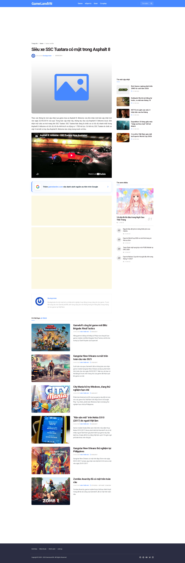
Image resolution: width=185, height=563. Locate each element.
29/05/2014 (58, 55)
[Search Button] (152, 3)
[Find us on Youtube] (147, 557)
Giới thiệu (34, 549)
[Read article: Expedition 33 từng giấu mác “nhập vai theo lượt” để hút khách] (123, 125)
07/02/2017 (94, 454)
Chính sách (52, 549)
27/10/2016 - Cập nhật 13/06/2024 (101, 485)
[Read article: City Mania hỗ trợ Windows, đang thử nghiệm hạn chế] (50, 399)
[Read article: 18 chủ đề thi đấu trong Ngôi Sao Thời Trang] (135, 201)
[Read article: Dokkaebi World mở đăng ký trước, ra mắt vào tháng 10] (123, 101)
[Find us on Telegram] (143, 557)
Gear (96, 3)
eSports (88, 3)
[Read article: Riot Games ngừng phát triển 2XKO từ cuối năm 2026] (123, 89)
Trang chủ (34, 43)
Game (80, 3)
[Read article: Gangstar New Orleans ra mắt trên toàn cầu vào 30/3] (50, 368)
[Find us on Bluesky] (150, 557)
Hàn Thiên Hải (84, 331)
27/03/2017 (94, 362)
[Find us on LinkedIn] (153, 557)
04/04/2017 (94, 331)
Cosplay (103, 3)
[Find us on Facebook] (140, 557)
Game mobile (50, 43)
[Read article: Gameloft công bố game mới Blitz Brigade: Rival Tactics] (50, 337)
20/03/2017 (94, 393)
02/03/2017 (94, 424)
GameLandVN (41, 3)
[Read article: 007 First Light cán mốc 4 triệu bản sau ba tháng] (123, 113)
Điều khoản (42, 549)
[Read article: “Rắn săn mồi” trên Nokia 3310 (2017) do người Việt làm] (50, 429)
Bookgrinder (47, 55)
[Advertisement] (92, 25)
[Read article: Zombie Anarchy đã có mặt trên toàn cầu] (50, 491)
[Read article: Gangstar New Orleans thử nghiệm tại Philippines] (50, 460)
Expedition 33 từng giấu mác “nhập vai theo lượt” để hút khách (142, 124)
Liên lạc (60, 549)
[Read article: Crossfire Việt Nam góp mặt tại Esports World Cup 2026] (123, 137)
